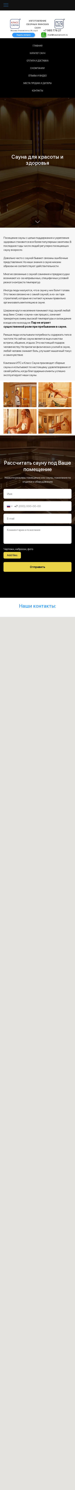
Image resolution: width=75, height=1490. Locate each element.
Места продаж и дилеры (37, 83)
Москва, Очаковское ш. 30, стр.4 (24, 30)
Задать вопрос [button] (23, 35)
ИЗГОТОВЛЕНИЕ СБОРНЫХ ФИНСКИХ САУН (37, 24)
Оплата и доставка (37, 60)
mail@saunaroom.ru (58, 35)
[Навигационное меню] (5, 5)
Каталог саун (37, 53)
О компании (37, 68)
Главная (37, 45)
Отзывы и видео (37, 75)
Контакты (37, 90)
